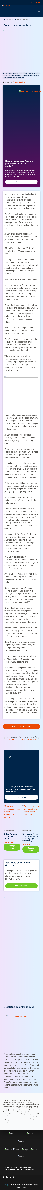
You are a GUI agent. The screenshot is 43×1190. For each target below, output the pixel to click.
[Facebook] (3, 1177)
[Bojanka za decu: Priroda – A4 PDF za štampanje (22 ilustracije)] (30, 816)
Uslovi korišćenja (28, 1170)
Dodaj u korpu (12, 847)
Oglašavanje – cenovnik (21, 1167)
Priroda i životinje (22, 19)
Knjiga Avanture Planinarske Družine (11, 836)
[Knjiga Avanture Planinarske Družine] (12, 816)
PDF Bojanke (26, 831)
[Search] (27, 2)
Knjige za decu (9, 831)
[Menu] (39, 11)
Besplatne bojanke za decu (19, 1007)
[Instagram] (7, 1177)
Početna (6, 1167)
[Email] (10, 1177)
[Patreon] (14, 1177)
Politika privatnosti (11, 1170)
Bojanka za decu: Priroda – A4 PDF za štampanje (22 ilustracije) (30, 837)
